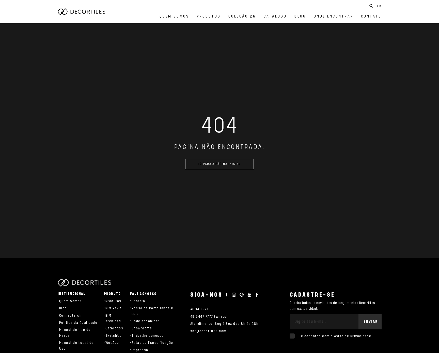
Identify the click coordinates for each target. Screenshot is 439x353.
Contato (371, 16)
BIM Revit (113, 308)
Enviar (371, 321)
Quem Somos (174, 16)
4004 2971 (199, 309)
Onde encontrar (333, 16)
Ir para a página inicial (219, 164)
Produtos (209, 16)
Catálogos (114, 328)
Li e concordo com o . (334, 336)
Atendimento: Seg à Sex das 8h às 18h (224, 324)
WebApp (112, 343)
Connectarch (70, 316)
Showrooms (142, 328)
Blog (300, 16)
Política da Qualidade (78, 323)
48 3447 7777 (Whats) (209, 317)
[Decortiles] (81, 11)
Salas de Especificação (152, 343)
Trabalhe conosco (148, 336)
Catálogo (275, 16)
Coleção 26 (242, 16)
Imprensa (140, 350)
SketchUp (113, 336)
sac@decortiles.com (208, 331)
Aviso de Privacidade (352, 336)
